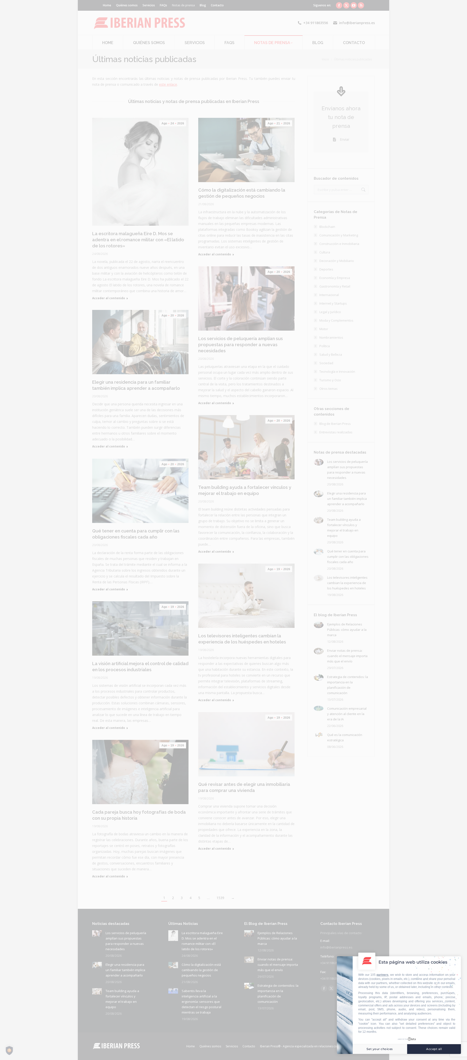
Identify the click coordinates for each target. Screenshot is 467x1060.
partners (382, 974)
